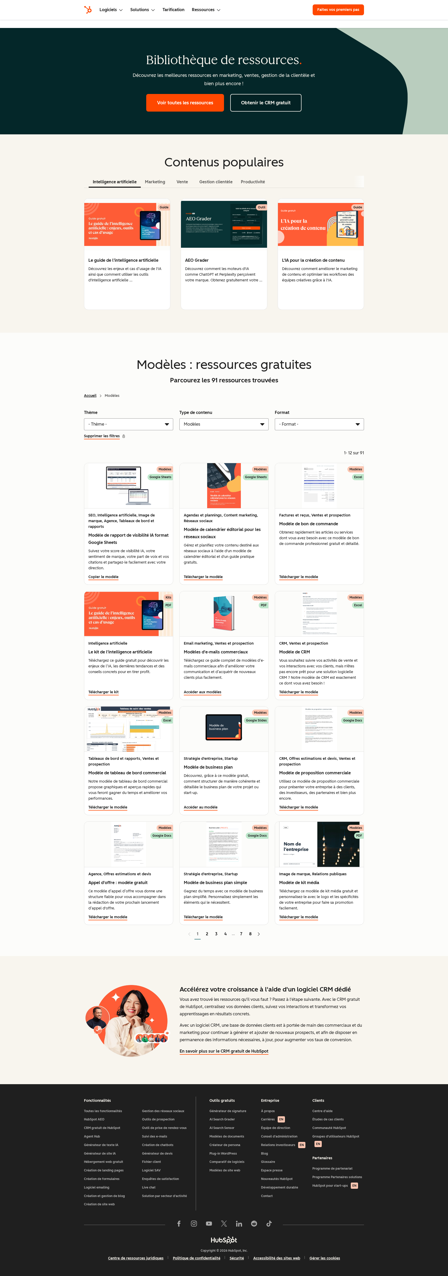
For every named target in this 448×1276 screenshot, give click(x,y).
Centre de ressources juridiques (136, 1258)
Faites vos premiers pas (338, 10)
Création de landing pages (104, 1170)
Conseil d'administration (279, 1136)
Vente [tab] (182, 181)
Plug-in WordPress (223, 1153)
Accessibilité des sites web (276, 1258)
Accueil (90, 395)
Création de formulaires (102, 1179)
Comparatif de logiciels (226, 1162)
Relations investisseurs (282, 1145)
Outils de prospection (158, 1119)
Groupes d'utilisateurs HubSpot (335, 1140)
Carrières (272, 1119)
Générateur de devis (157, 1153)
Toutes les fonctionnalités (103, 1111)
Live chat (149, 1187)
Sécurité (237, 1258)
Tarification (174, 9)
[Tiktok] (269, 1224)
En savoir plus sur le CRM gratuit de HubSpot (224, 1051)
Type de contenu (195, 412)
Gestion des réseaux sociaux (163, 1111)
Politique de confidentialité (196, 1258)
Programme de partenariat (332, 1168)
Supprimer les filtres (102, 436)
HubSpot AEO (94, 1119)
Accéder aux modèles (202, 692)
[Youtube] (209, 1224)
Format (282, 412)
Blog (264, 1153)
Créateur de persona (224, 1145)
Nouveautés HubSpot (277, 1179)
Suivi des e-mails (154, 1136)
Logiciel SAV (151, 1170)
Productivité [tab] (253, 181)
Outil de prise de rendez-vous (164, 1128)
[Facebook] (179, 1224)
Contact (267, 1196)
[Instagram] (194, 1224)
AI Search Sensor (221, 1128)
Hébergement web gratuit (103, 1162)
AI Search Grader (222, 1119)
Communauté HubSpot (329, 1128)
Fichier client (151, 1162)
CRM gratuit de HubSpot (102, 1128)
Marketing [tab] (155, 181)
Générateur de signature (227, 1111)
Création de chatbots (157, 1145)
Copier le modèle (103, 577)
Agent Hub (92, 1136)
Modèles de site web (224, 1170)
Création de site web (99, 1204)
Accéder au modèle (201, 807)
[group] (127, 254)
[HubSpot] (88, 10)
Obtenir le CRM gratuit (266, 103)
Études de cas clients (328, 1119)
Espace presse (272, 1170)
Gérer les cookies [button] (325, 1258)
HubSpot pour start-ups (334, 1185)
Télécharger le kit (103, 692)
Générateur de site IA (100, 1153)
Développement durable (279, 1187)
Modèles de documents (226, 1136)
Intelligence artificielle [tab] (115, 181)
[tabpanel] (224, 254)
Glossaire (268, 1162)
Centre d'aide (322, 1111)
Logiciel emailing (96, 1187)
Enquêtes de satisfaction (160, 1179)
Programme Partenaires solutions (337, 1177)
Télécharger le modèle (203, 577)
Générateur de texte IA (101, 1145)
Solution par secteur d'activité (164, 1196)
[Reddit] (254, 1224)
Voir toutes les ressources (185, 103)
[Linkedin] (239, 1224)
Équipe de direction (275, 1128)
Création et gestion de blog (104, 1196)
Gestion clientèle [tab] (216, 181)
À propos (268, 1111)
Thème (90, 412)
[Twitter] (224, 1224)
